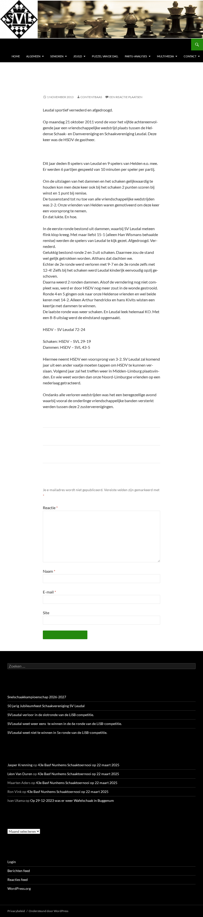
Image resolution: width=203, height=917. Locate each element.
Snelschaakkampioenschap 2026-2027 (36, 697)
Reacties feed (17, 879)
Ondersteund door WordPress (48, 911)
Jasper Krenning (19, 765)
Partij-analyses (136, 56)
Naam (49, 571)
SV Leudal (18, 44)
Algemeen (33, 56)
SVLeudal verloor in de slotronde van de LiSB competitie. (50, 715)
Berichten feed (18, 871)
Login (11, 862)
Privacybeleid (16, 911)
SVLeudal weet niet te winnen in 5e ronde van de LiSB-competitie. (57, 732)
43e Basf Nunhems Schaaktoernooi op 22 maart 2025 (78, 765)
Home (16, 56)
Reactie (50, 507)
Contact (190, 56)
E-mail (49, 592)
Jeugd (77, 56)
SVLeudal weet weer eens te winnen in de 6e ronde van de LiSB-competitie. (64, 723)
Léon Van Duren (19, 774)
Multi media (165, 56)
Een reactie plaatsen (125, 97)
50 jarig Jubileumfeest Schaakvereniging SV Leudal (46, 706)
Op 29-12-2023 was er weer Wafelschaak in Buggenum (72, 800)
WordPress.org (19, 888)
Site (46, 612)
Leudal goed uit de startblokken (70, 454)
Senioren (56, 56)
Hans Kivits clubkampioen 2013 (69, 436)
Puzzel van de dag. (105, 56)
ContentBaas (91, 97)
